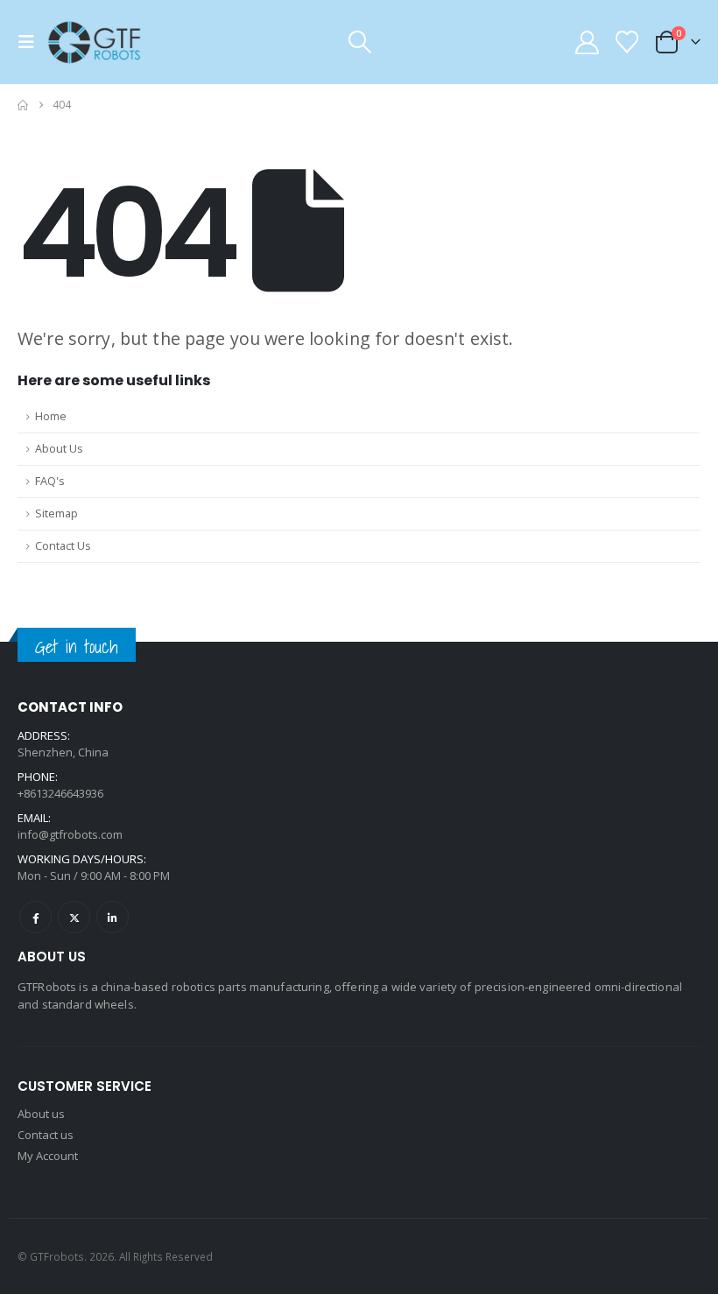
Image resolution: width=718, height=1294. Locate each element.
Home (51, 416)
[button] (32, 42)
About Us (59, 448)
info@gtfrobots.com (70, 834)
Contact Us (63, 545)
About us (41, 1114)
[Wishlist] (627, 42)
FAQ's (50, 481)
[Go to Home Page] (23, 105)
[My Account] (587, 42)
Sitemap (56, 513)
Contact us (46, 1135)
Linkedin (112, 917)
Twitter (74, 917)
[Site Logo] (94, 42)
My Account (48, 1156)
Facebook (35, 917)
